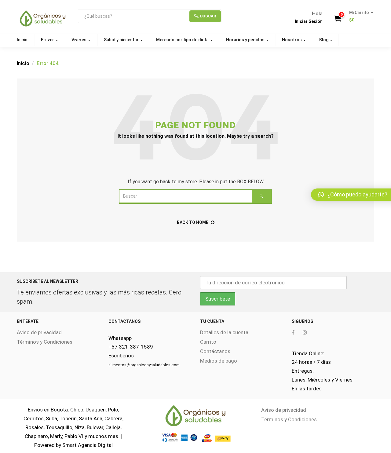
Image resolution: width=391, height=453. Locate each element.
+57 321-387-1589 (130, 347)
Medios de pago (218, 361)
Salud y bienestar (122, 39)
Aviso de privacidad (39, 332)
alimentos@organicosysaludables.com (144, 365)
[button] (359, 16)
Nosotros (292, 39)
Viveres (79, 39)
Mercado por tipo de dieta (183, 39)
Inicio (22, 39)
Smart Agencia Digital (87, 445)
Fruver (48, 39)
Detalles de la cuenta (224, 332)
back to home (192, 222)
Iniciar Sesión (309, 21)
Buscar (208, 16)
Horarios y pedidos (245, 39)
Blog (324, 39)
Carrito (208, 342)
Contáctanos (215, 351)
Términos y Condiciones (44, 342)
